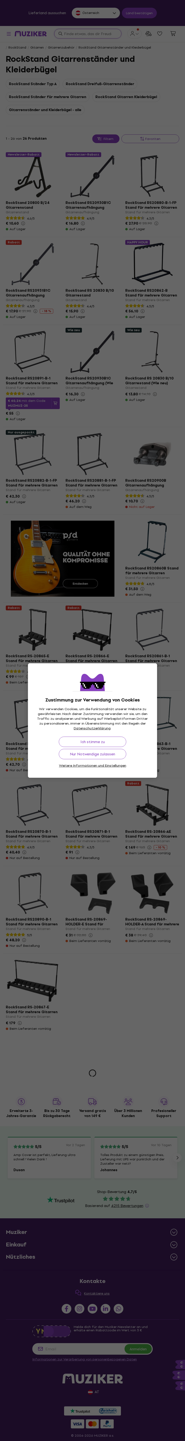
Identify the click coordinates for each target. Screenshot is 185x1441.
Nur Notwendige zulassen (92, 754)
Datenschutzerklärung (92, 728)
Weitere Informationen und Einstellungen (92, 765)
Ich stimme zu (92, 742)
